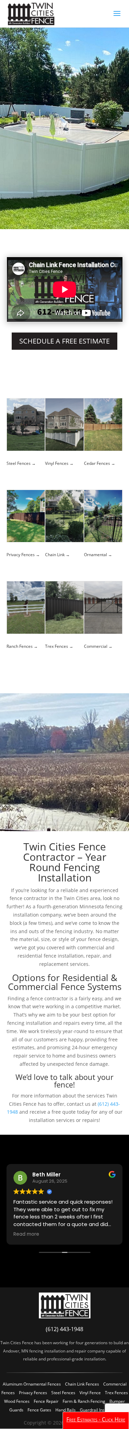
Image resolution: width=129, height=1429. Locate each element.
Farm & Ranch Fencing (84, 1401)
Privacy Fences (33, 1393)
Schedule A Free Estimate (64, 341)
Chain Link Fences (82, 1384)
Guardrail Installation (100, 1410)
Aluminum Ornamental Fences (32, 1384)
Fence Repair (46, 1401)
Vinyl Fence (90, 1393)
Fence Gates (39, 1410)
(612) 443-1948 (64, 1329)
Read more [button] (40, 1234)
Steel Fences (63, 1393)
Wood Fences (17, 1401)
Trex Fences (116, 1393)
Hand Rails (65, 1410)
